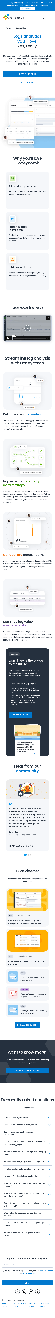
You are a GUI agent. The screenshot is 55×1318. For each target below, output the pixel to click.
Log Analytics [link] (21, 28)
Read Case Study (20, 846)
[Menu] (50, 18)
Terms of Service (46, 1271)
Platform (9, 28)
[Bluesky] (17, 1291)
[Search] (44, 18)
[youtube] (31, 1291)
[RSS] (37, 1291)
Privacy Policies (29, 1273)
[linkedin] (24, 1291)
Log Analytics (29, 1108)
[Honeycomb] (13, 18)
